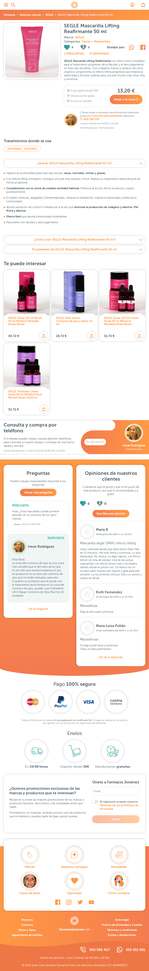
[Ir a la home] (74, 923)
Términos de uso (110, 805)
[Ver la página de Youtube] (91, 902)
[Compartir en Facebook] (142, 48)
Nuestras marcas (30, 14)
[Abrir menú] (6, 5)
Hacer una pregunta (38, 492)
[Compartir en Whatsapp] (131, 48)
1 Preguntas (74, 53)
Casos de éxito (29, 893)
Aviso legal (122, 919)
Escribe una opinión (111, 513)
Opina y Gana (27, 929)
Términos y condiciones (122, 929)
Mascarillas (102, 41)
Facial (86, 41)
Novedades (119, 867)
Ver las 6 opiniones (111, 657)
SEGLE (49, 14)
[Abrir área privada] (132, 5)
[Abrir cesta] (143, 5)
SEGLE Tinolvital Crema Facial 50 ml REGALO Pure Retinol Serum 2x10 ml (25, 394)
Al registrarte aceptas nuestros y (119, 805)
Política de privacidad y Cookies (122, 924)
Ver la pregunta (38, 608)
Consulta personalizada (107, 115)
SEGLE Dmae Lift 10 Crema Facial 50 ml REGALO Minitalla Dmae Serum (121, 321)
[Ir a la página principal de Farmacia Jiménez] (74, 4)
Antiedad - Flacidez (22, 148)
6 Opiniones (99, 53)
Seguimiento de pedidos (27, 934)
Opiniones (74, 893)
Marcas (30, 867)
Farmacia (9, 14)
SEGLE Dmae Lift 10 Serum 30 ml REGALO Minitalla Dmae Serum (25, 321)
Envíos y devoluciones (122, 934)
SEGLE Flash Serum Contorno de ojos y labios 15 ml (74, 321)
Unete (116, 819)
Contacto (27, 924)
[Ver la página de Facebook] (57, 902)
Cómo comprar (119, 893)
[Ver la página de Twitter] (80, 902)
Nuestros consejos (74, 867)
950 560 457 (92, 119)
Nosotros (27, 919)
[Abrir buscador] (13, 5)
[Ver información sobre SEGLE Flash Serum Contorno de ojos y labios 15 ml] (74, 292)
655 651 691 (135, 950)
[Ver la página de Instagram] (69, 902)
